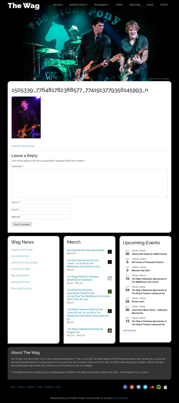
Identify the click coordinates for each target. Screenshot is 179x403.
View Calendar (129, 330)
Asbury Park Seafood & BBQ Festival (149, 253)
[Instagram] (138, 386)
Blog (13, 386)
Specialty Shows (77, 4)
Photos (21, 386)
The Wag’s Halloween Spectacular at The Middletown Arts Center (149, 280)
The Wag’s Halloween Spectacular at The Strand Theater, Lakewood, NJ (149, 292)
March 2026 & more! (21, 288)
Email (15, 209)
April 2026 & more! (20, 282)
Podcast (48, 386)
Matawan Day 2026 (141, 270)
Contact (164, 4)
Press (39, 386)
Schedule (58, 4)
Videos (119, 4)
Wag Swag (134, 4)
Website (16, 216)
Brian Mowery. (121, 398)
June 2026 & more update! (24, 262)
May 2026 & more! (20, 275)
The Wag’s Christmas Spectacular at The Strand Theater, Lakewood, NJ (149, 323)
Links (58, 386)
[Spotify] (158, 386)
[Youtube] (132, 386)
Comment (18, 166)
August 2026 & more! (21, 249)
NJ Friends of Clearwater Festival (147, 262)
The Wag (24, 5)
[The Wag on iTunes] (165, 386)
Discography (100, 4)
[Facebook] (125, 386)
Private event (138, 301)
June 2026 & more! (20, 269)
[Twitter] (145, 386)
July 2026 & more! (20, 256)
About (150, 4)
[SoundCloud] (152, 386)
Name (16, 202)
